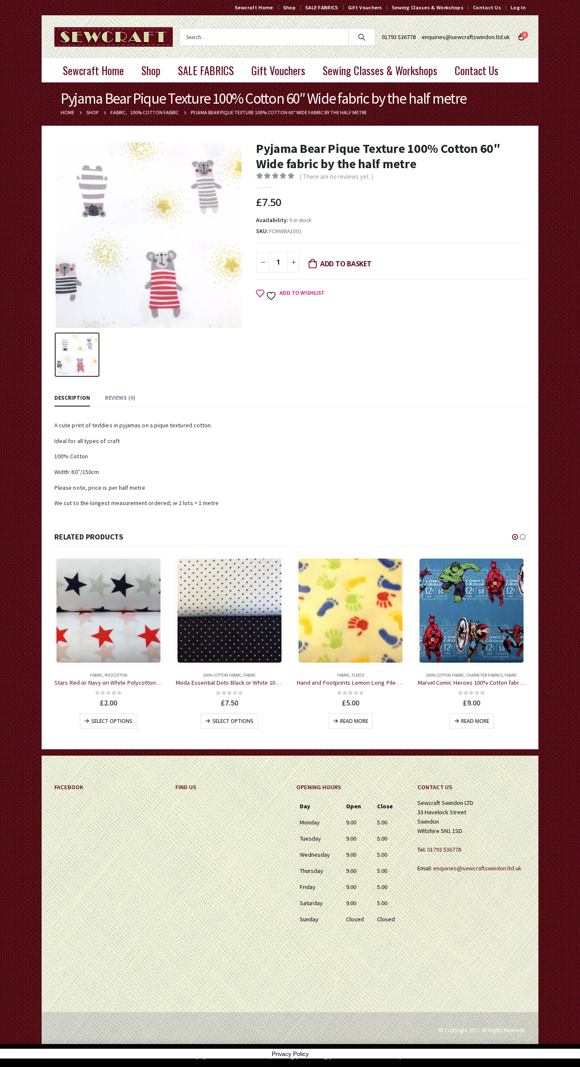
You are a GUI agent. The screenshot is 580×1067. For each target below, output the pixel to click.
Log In (518, 7)
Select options (111, 721)
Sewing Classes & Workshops (427, 7)
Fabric (128, 675)
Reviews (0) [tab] (120, 397)
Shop (289, 7)
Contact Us (487, 7)
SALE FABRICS (321, 7)
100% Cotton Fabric (101, 675)
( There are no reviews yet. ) (336, 176)
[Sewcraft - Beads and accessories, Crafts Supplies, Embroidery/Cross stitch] (113, 37)
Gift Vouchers (365, 7)
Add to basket (346, 263)
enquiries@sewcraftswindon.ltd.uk (466, 37)
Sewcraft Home (254, 7)
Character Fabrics (363, 675)
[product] (108, 611)
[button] (515, 537)
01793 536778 (444, 849)
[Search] (362, 36)
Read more (233, 721)
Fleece (237, 675)
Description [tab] (72, 397)
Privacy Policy (290, 1053)
